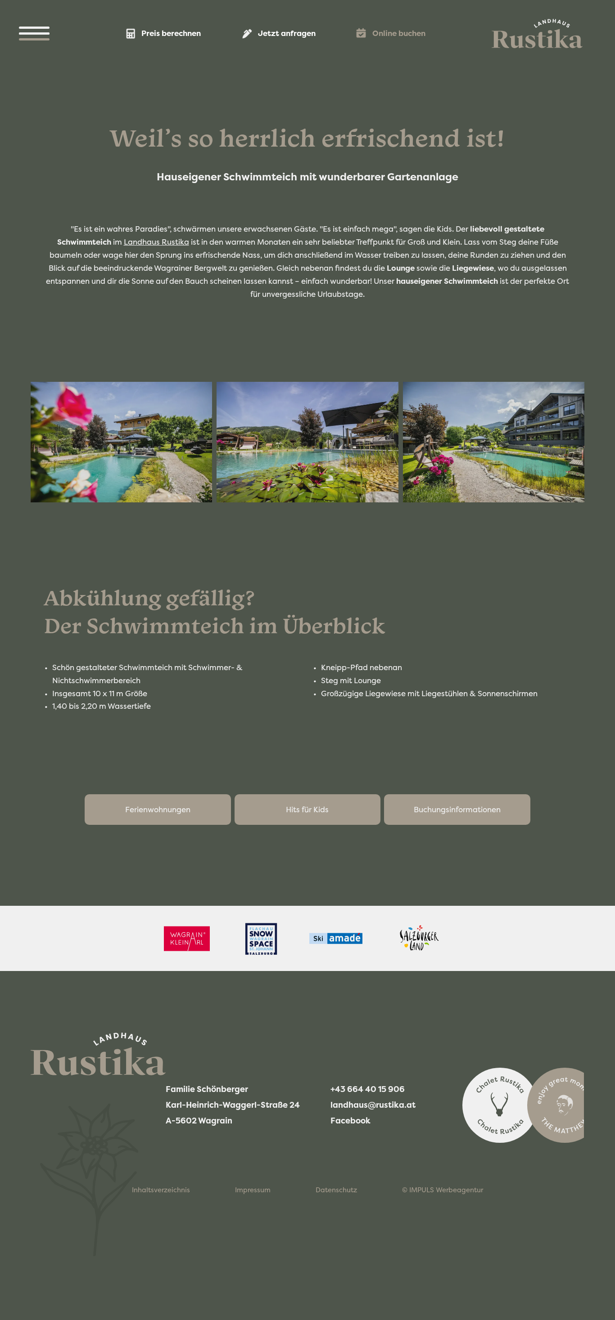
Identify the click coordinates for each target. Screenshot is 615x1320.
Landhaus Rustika (156, 242)
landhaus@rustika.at (373, 1104)
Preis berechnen (171, 33)
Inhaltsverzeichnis (161, 1190)
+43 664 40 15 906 (368, 1089)
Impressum (253, 1190)
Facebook (351, 1120)
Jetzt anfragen (286, 33)
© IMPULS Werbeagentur (442, 1190)
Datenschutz (336, 1190)
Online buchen (398, 33)
